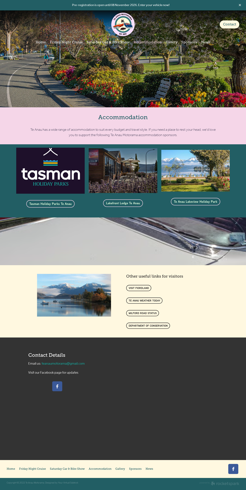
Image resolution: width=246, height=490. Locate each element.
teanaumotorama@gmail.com (63, 363)
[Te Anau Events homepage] (123, 24)
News (205, 42)
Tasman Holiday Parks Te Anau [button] (50, 204)
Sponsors (189, 42)
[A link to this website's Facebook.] (57, 386)
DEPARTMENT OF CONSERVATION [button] (148, 325)
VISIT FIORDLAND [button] (139, 288)
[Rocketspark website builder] (219, 484)
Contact (229, 24)
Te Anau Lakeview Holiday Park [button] (195, 201)
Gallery (172, 42)
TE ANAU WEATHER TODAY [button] (144, 300)
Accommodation (148, 42)
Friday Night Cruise (66, 42)
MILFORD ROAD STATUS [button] (143, 313)
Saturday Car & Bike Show (108, 42)
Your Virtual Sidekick (68, 482)
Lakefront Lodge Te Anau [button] (123, 203)
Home (41, 42)
